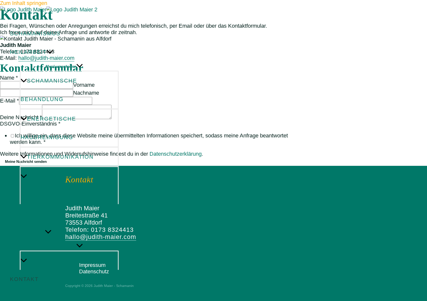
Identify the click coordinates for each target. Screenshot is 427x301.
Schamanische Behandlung (49, 90)
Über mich (27, 232)
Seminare (26, 213)
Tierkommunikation (60, 157)
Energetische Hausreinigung (48, 128)
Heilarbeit (28, 52)
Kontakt (24, 279)
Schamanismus (35, 33)
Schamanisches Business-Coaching (69, 185)
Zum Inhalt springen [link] (23, 3)
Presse (39, 261)
